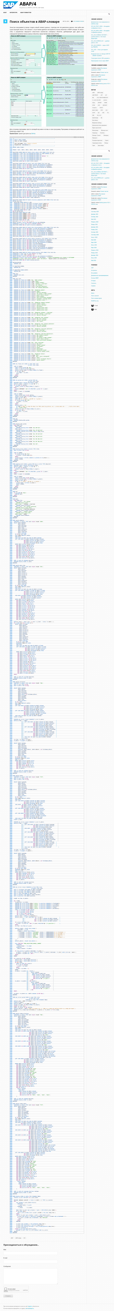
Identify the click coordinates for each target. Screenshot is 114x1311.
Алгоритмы (94, 270)
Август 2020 (94, 237)
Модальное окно (104, 130)
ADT (102, 95)
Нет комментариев (78, 21)
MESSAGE (105, 105)
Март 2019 (93, 247)
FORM (105, 102)
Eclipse (93, 102)
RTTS (102, 110)
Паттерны (106, 135)
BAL (93, 97)
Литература (13, 12)
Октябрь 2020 (94, 232)
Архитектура (95, 117)
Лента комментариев (96, 298)
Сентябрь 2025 (95, 211)
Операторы (94, 132)
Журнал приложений (96, 127)
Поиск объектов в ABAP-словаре (35, 22)
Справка (93, 285)
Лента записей (95, 295)
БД (101, 117)
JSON (99, 105)
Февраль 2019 (94, 250)
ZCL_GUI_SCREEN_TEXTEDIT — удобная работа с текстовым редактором (99, 36)
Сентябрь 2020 (95, 234)
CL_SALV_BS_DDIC (96, 100)
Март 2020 (93, 242)
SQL (99, 112)
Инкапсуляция (95, 130)
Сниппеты (93, 283)
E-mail (5, 1258)
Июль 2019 (94, 245)
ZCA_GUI (99, 115)
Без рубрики (94, 273)
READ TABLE (95, 110)
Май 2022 (93, 219)
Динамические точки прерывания (99, 125)
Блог (5, 12)
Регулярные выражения (97, 140)
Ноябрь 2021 (94, 229)
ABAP (12, 1238)
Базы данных (95, 120)
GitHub (33, 133)
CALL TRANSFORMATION (102, 97)
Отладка (93, 280)
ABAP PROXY (95, 95)
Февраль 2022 (94, 221)
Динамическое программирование (99, 275)
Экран (93, 145)
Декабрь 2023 (94, 214)
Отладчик (102, 132)
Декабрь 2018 (94, 255)
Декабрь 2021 (94, 227)
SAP (92, 267)
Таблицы (106, 143)
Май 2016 (93, 260)
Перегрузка (94, 137)
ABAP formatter (25, 12)
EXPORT (99, 102)
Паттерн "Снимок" (96, 135)
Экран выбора (101, 145)
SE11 (25, 1238)
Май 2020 (93, 240)
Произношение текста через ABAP (100, 60)
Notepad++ (94, 107)
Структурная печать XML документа (100, 58)
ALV (106, 95)
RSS (96, 309)
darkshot (105, 100)
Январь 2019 (94, 252)
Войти (92, 293)
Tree (108, 112)
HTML (93, 105)
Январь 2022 (94, 224)
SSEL (103, 112)
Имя (4, 1249)
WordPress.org (94, 300)
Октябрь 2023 (94, 216)
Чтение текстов (104, 72)
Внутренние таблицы (96, 122)
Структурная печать (97, 143)
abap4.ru (30, 1306)
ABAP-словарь (18, 1238)
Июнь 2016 (94, 257)
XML (93, 115)
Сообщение (7, 1266)
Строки (106, 140)
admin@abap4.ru (30, 1308)
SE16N (93, 112)
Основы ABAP (94, 278)
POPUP (101, 107)
